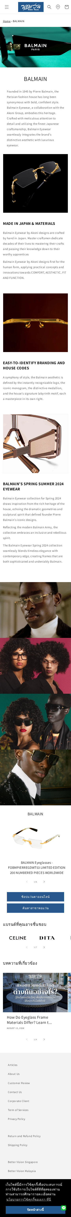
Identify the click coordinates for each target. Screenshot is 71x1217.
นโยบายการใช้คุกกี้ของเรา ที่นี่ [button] (28, 1199)
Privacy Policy (16, 1119)
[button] (6, 7)
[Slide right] (44, 881)
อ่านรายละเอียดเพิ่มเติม (16, 938)
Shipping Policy (17, 1145)
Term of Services (18, 1110)
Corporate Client (18, 1101)
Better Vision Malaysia (22, 1171)
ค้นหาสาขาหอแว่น (35, 908)
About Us (14, 1074)
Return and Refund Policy (24, 1136)
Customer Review (19, 1083)
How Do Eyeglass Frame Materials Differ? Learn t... (29, 1020)
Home (6, 21)
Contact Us (15, 1092)
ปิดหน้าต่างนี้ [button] (35, 1209)
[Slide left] (26, 881)
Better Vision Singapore (23, 1162)
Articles (13, 1065)
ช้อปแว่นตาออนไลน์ (35, 897)
